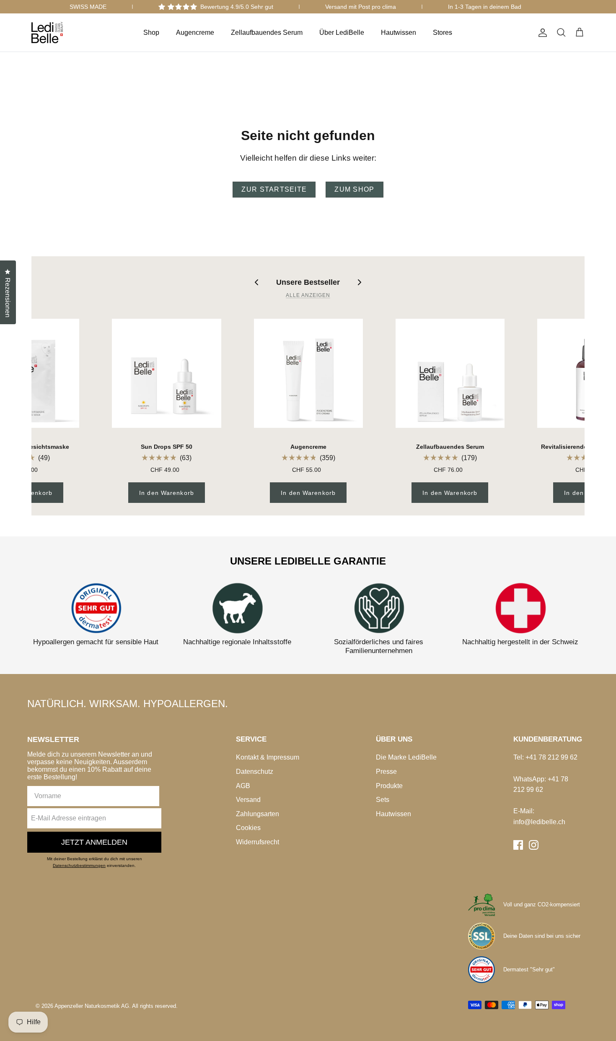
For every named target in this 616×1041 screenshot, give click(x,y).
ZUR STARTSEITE (274, 189)
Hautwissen (398, 32)
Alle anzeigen (308, 295)
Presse (386, 771)
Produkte (389, 785)
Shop (151, 32)
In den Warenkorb (166, 492)
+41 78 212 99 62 (551, 757)
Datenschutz (254, 771)
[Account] (541, 33)
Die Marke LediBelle (406, 757)
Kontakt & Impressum (267, 757)
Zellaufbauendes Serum (267, 32)
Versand (248, 799)
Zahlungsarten (257, 813)
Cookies (248, 827)
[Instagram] (533, 845)
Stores (442, 32)
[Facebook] (518, 845)
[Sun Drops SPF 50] (166, 373)
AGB (243, 785)
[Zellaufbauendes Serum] (450, 373)
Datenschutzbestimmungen (79, 865)
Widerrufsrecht (257, 842)
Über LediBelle (341, 32)
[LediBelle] (47, 32)
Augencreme (195, 32)
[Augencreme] (308, 373)
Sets (382, 799)
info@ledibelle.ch (539, 821)
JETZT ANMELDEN (94, 842)
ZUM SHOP (354, 189)
